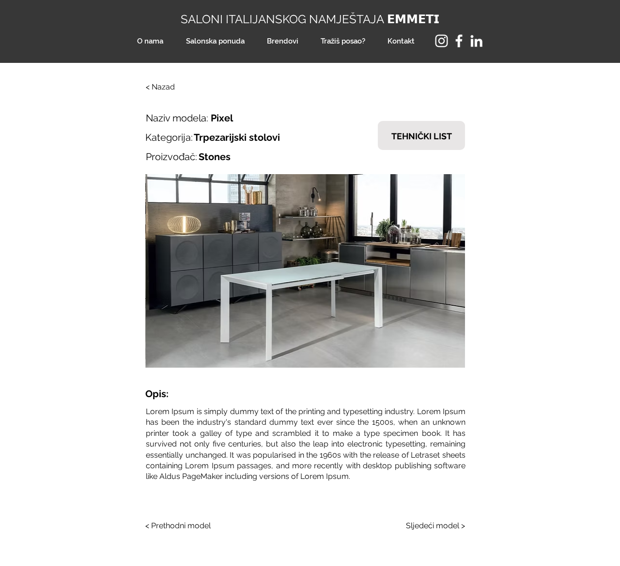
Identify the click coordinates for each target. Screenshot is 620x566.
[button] (305, 271)
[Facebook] (458, 40)
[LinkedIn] (476, 40)
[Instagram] (441, 40)
